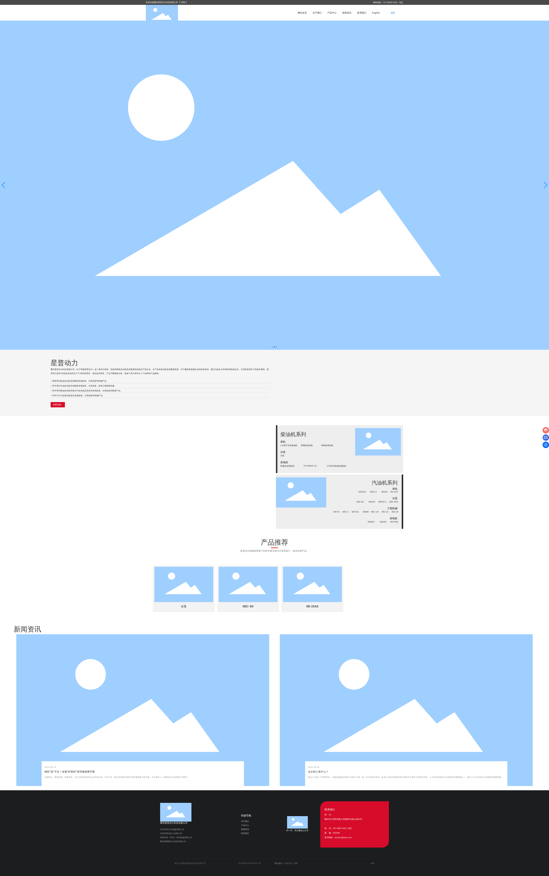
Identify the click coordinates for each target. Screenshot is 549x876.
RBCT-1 (345, 512)
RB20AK (362, 492)
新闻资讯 (245, 829)
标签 (373, 863)
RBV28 (336, 512)
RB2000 (383, 522)
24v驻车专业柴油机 (288, 445)
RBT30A (355, 512)
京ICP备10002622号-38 (249, 863)
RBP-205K (393, 502)
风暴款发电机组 (287, 466)
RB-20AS (394, 492)
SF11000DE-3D (310, 466)
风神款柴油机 (327, 445)
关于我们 (245, 821)
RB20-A (373, 492)
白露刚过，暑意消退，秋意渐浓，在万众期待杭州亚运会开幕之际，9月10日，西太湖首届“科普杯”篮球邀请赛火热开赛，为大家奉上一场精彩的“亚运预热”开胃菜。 (116, 777)
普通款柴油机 (307, 445)
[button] (272, 346)
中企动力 (289, 863)
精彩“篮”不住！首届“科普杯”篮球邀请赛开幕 (69, 771)
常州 (296, 863)
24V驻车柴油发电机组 (336, 466)
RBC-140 (375, 512)
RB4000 (371, 522)
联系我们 (245, 833)
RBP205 (372, 502)
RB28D (384, 492)
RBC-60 (385, 512)
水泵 (282, 456)
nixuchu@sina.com (343, 837)
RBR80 (366, 512)
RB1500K (394, 522)
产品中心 (245, 825)
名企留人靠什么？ (318, 771)
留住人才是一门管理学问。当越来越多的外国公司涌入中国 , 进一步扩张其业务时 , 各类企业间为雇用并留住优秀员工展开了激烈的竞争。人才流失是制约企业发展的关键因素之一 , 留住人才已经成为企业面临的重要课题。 (405, 777)
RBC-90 (395, 512)
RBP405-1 (382, 502)
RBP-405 (360, 502)
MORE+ (47, 782)
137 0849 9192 (390, 2)
